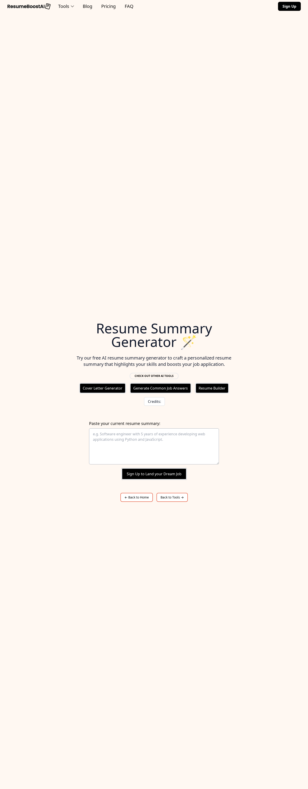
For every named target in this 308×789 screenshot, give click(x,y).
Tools (63, 6)
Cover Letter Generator (102, 388)
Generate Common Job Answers (160, 388)
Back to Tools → (172, 497)
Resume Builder (212, 388)
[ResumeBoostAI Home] (29, 6)
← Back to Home (136, 497)
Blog (87, 6)
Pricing (108, 6)
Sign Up (289, 6)
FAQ (129, 6)
